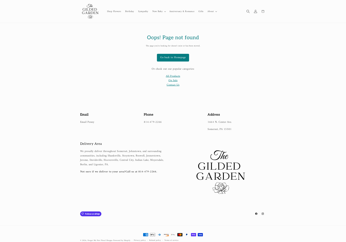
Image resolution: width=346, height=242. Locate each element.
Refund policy (155, 240)
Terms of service (171, 240)
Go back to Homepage (173, 57)
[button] (158, 11)
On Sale (172, 80)
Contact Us (173, 85)
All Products (173, 76)
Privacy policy (140, 240)
